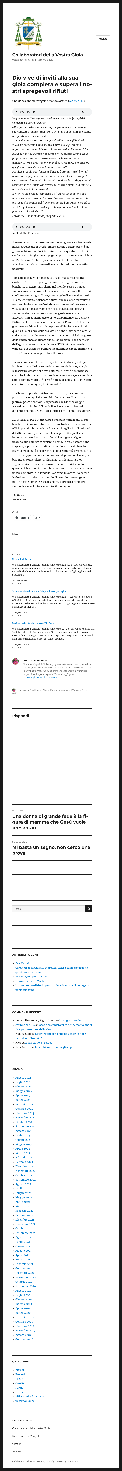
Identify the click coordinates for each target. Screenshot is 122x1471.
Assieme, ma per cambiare (31, 976)
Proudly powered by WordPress (62, 1461)
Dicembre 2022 (24, 1166)
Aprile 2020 (22, 1308)
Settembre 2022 (25, 1179)
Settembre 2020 (25, 1286)
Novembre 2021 (25, 1224)
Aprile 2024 (22, 1095)
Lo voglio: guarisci (70, 1020)
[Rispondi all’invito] (53, 571)
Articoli (20, 1370)
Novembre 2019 (25, 1330)
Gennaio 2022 (24, 1215)
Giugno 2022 (23, 1193)
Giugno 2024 (23, 1086)
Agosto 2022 (23, 1184)
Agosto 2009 (23, 1334)
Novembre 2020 (25, 1277)
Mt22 (14, 693)
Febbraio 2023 (24, 1157)
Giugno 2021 (23, 1246)
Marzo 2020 (22, 1312)
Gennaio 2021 (24, 1268)
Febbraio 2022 (24, 1210)
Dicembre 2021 (24, 1219)
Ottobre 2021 (23, 1228)
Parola (53, 690)
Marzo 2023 (22, 1153)
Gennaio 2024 (24, 1108)
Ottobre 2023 (23, 1122)
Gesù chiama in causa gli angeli (54, 1047)
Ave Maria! (22, 963)
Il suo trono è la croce (38, 1042)
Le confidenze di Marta (29, 981)
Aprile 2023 (22, 1148)
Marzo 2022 (22, 1206)
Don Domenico (22, 1420)
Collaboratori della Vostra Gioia (47, 55)
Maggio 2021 (23, 1250)
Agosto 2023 (23, 1130)
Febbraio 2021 (24, 1264)
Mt (85, 690)
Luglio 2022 (22, 1188)
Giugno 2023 (23, 1139)
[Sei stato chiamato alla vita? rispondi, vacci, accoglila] (53, 603)
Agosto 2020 (23, 1290)
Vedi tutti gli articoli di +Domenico (40, 677)
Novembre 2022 (25, 1170)
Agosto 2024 (23, 1077)
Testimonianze (24, 1401)
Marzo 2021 (22, 1259)
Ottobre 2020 (23, 1281)
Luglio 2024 (22, 1082)
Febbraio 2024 (24, 1104)
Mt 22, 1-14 (76, 101)
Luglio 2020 (22, 1295)
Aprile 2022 (22, 1201)
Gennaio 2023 (24, 1161)
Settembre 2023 (25, 1126)
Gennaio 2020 (24, 1321)
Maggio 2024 (23, 1091)
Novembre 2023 (25, 1117)
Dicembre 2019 (24, 1326)
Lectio (19, 1378)
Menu (103, 38)
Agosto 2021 (23, 1237)
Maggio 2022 (23, 1197)
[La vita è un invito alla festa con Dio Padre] (53, 635)
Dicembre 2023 (24, 1113)
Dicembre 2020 (24, 1272)
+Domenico (23, 690)
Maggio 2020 (23, 1303)
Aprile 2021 (22, 1255)
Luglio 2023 (22, 1135)
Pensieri (20, 1392)
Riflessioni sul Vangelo (69, 690)
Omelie (19, 1383)
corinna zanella (25, 1024)
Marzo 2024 (22, 1099)
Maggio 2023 (23, 1144)
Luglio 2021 (22, 1241)
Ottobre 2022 (23, 1175)
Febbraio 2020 (24, 1317)
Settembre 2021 (25, 1232)
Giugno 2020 (23, 1299)
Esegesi (20, 1374)
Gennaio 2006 (24, 1339)
